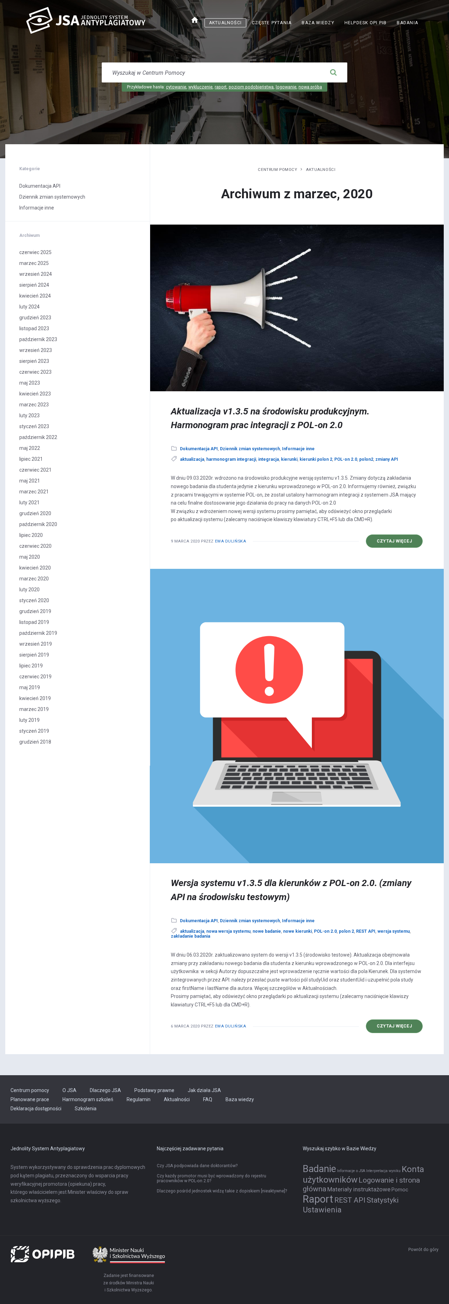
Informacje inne (298, 448)
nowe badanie (267, 931)
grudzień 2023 (35, 317)
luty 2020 (29, 589)
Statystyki (382, 1200)
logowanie (286, 87)
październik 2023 (38, 339)
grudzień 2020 (35, 513)
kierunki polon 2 (316, 459)
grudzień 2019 (35, 611)
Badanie (319, 1169)
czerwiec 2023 (35, 372)
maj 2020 (29, 557)
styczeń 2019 (34, 731)
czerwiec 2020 (35, 546)
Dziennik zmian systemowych (250, 448)
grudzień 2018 (35, 742)
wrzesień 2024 (35, 274)
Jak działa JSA (204, 1090)
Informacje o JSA (351, 1171)
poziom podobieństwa (251, 87)
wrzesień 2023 (35, 350)
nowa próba (310, 87)
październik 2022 (38, 437)
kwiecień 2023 (35, 394)
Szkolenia (85, 1108)
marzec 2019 (34, 709)
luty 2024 (29, 307)
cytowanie (176, 87)
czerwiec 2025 (35, 252)
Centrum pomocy (277, 169)
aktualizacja (192, 459)
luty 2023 (29, 415)
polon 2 (346, 931)
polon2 (366, 459)
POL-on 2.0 (345, 459)
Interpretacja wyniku (383, 1171)
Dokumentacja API (199, 448)
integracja (268, 459)
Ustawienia (322, 1209)
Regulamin (138, 1099)
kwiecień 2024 (35, 296)
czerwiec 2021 (35, 470)
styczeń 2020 (34, 600)
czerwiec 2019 (35, 676)
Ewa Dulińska (230, 541)
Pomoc (399, 1190)
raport (221, 87)
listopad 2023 (34, 328)
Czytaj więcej (400, 543)
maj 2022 (29, 448)
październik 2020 (38, 524)
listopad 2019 (34, 622)
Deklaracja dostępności (36, 1108)
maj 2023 (29, 383)
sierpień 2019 (34, 655)
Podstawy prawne (154, 1090)
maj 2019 (29, 687)
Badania (407, 22)
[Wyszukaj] (333, 73)
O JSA (69, 1090)
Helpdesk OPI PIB (367, 23)
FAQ (207, 1099)
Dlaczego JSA (105, 1090)
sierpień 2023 (34, 361)
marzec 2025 (34, 263)
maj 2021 (29, 481)
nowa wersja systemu (228, 931)
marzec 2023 (34, 404)
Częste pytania (271, 22)
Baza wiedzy (318, 22)
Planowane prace (30, 1099)
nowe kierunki (297, 931)
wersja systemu (393, 931)
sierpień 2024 (34, 285)
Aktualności (225, 22)
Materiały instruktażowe (358, 1189)
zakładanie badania (190, 936)
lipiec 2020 (31, 535)
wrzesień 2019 (35, 644)
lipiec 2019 (31, 665)
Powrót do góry (423, 1249)
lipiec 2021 (31, 459)
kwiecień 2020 (35, 568)
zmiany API (386, 459)
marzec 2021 (34, 491)
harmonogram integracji (231, 459)
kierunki (289, 459)
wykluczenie (200, 87)
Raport (318, 1199)
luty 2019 (29, 720)
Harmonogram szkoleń (87, 1099)
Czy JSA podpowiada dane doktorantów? (197, 1165)
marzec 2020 (34, 578)
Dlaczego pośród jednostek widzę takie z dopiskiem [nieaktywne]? (222, 1191)
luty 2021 (29, 502)
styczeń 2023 (34, 426)
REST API (365, 931)
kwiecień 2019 (35, 698)
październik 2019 (38, 633)
